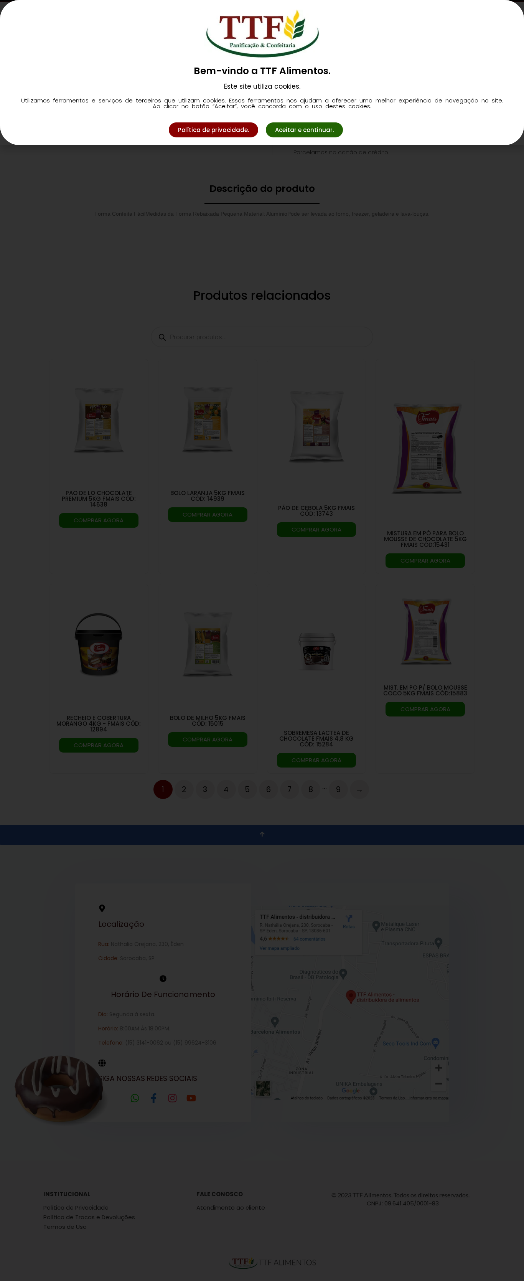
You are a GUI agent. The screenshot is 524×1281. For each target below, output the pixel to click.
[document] (262, 640)
